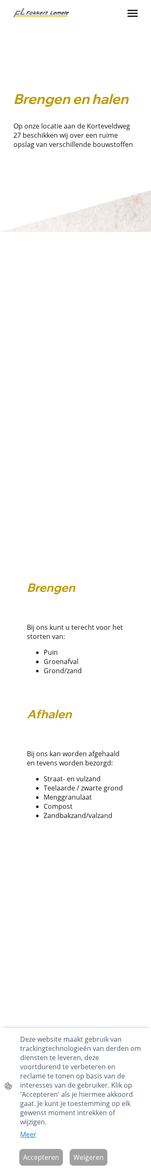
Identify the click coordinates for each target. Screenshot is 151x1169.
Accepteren (41, 1157)
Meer (28, 1134)
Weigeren (88, 1157)
